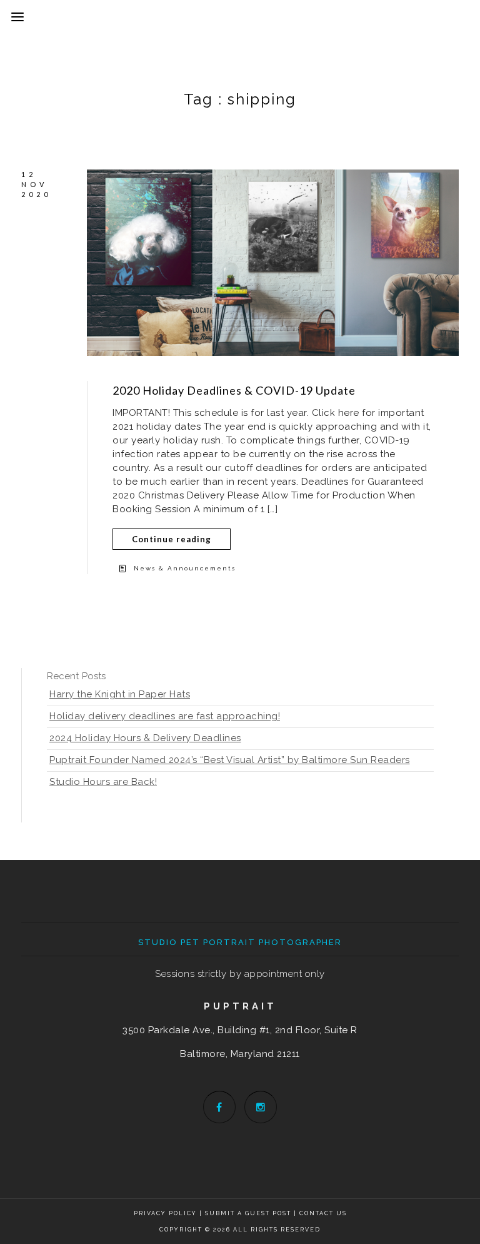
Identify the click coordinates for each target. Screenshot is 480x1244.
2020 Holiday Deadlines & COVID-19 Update (234, 390)
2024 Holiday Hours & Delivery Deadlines (145, 738)
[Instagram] (260, 1107)
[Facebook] (219, 1107)
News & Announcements (185, 568)
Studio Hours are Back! (103, 781)
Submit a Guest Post (249, 1213)
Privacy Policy (165, 1213)
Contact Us (323, 1213)
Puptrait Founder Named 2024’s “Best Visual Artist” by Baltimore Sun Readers (229, 760)
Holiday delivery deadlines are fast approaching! (164, 716)
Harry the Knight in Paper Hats (119, 694)
